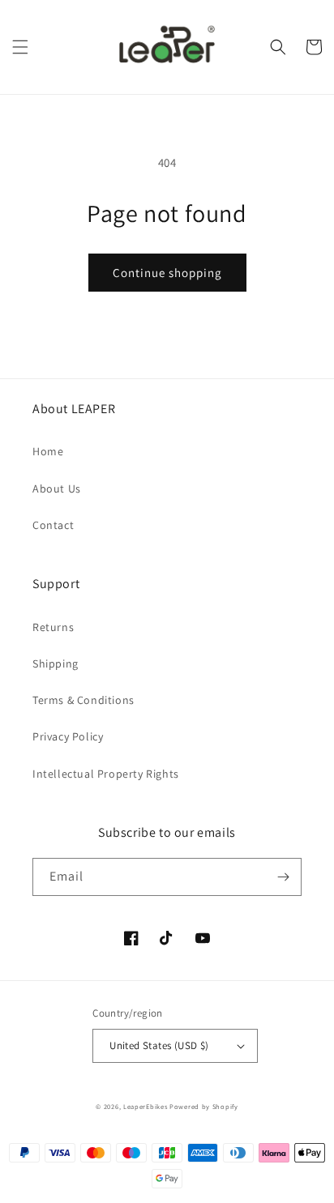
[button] (20, 47)
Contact (53, 525)
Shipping (55, 663)
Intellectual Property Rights (105, 773)
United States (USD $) (158, 1045)
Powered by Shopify (203, 1106)
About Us (56, 488)
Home (47, 451)
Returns (53, 627)
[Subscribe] (283, 877)
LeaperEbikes (145, 1106)
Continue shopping (167, 272)
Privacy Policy (67, 736)
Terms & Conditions (83, 700)
